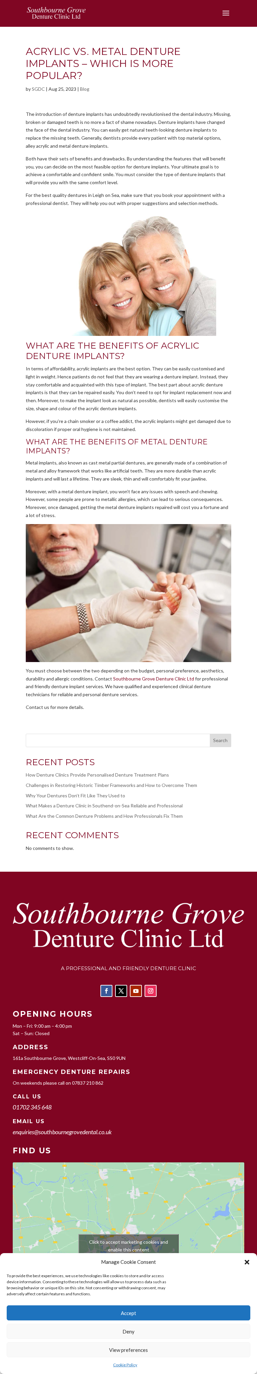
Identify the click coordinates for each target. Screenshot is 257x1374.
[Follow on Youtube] (136, 991)
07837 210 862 (87, 1083)
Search (220, 740)
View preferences (128, 1350)
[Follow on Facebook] (106, 991)
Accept (128, 1313)
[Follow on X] (121, 991)
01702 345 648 (32, 1107)
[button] (247, 1262)
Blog (84, 89)
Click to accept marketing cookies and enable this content (128, 1245)
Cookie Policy (125, 1364)
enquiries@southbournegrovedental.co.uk (62, 1132)
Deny (128, 1331)
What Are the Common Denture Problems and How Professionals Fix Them (104, 816)
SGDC (38, 89)
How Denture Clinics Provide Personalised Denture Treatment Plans (97, 775)
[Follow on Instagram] (151, 991)
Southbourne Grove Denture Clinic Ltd (153, 678)
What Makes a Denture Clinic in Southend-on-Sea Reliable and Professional (104, 805)
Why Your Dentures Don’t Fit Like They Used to (75, 795)
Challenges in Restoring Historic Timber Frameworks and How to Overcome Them (111, 785)
